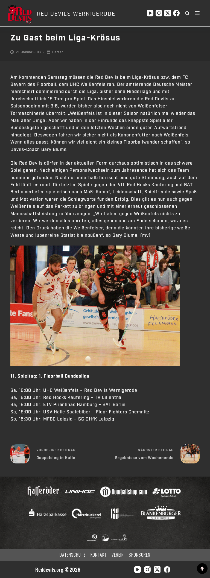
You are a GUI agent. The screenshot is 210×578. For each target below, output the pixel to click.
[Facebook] (176, 13)
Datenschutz (73, 555)
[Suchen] (187, 13)
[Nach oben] (202, 568)
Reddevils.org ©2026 (57, 569)
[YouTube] (150, 13)
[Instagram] (159, 13)
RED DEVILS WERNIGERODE (76, 14)
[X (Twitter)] (167, 13)
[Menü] (197, 13)
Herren (57, 52)
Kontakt (99, 555)
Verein (118, 555)
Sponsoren (139, 555)
